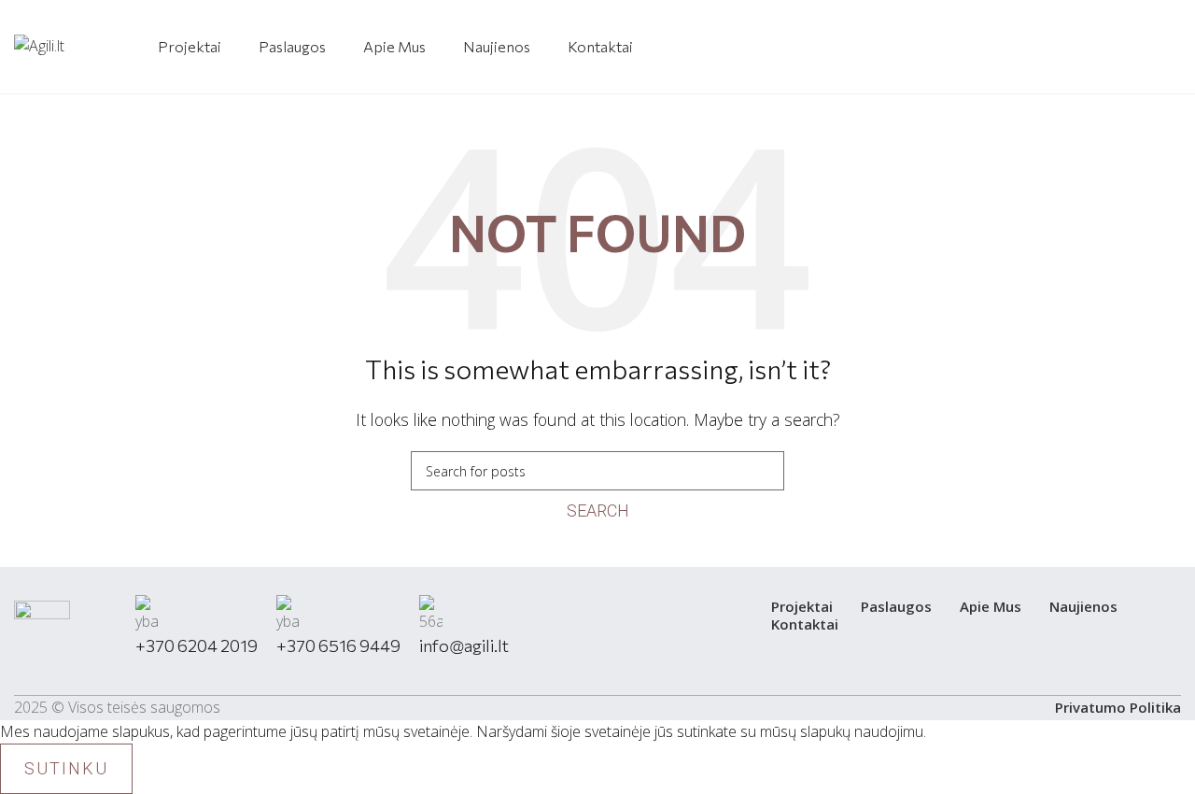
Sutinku (66, 768)
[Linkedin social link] (1163, 47)
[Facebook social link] (1126, 47)
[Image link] (42, 634)
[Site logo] (39, 45)
